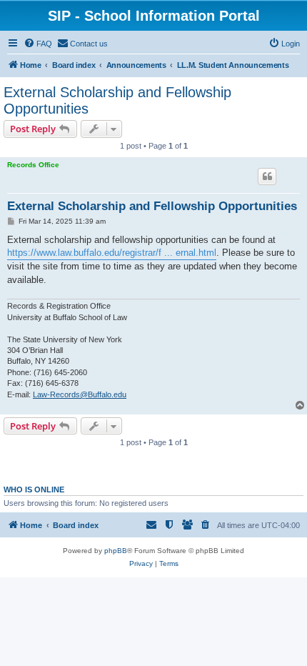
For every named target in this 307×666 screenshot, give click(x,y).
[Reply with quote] (267, 176)
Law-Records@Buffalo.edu (79, 394)
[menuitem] (38, 43)
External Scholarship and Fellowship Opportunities (117, 100)
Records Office (33, 165)
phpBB (115, 551)
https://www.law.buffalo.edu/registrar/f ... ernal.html (111, 252)
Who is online (34, 489)
